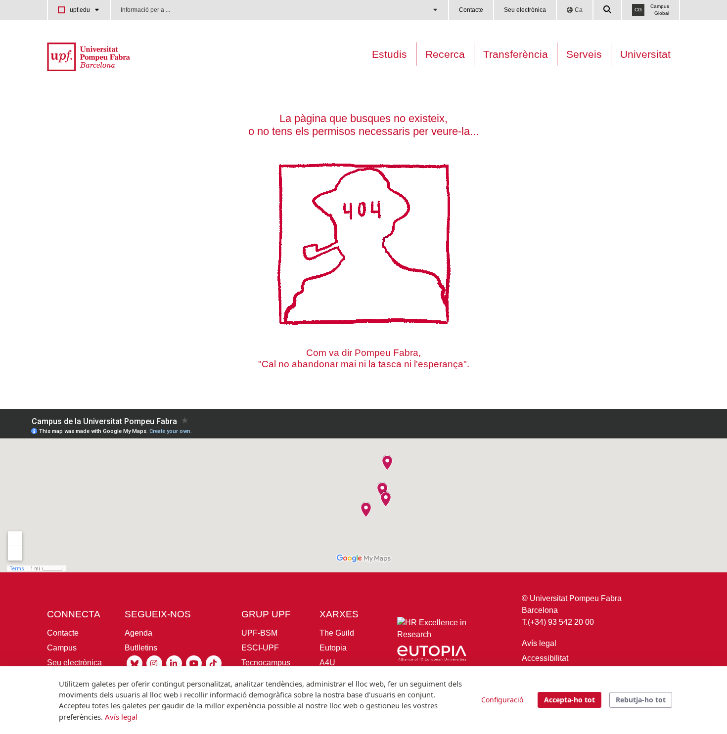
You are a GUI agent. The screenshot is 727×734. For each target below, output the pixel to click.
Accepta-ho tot (569, 699)
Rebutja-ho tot (641, 699)
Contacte (471, 9)
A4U (327, 662)
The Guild (336, 633)
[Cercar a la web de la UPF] (607, 10)
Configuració (502, 699)
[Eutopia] (431, 655)
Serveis (584, 54)
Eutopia (333, 648)
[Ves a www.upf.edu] (88, 56)
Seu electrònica (525, 9)
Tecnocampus (265, 662)
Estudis (389, 54)
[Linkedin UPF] (174, 662)
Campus (62, 648)
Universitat (645, 54)
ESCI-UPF (260, 648)
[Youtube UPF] (194, 662)
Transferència (515, 54)
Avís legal (539, 643)
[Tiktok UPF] (214, 662)
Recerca (445, 54)
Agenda (138, 633)
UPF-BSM (259, 633)
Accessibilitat (545, 658)
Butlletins (141, 648)
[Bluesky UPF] (134, 662)
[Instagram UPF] (154, 662)
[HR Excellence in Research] (431, 631)
